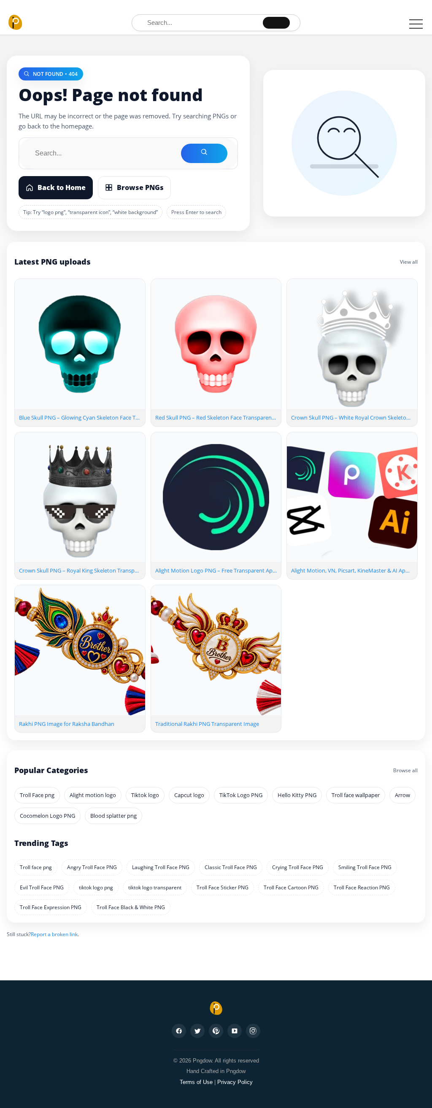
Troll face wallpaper (356, 795)
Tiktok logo (145, 795)
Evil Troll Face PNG (42, 887)
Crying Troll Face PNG (297, 867)
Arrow (402, 795)
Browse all (405, 770)
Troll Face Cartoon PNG (291, 887)
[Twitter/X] (197, 1031)
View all (409, 261)
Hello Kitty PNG (297, 795)
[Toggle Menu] (416, 24)
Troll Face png (37, 795)
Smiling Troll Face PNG (365, 867)
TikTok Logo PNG (240, 795)
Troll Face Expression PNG (50, 907)
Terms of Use (196, 1082)
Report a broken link (54, 934)
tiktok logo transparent (154, 887)
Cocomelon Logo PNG (47, 815)
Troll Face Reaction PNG (362, 887)
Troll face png (36, 867)
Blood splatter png (113, 815)
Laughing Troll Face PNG (160, 867)
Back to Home (62, 187)
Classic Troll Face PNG (231, 867)
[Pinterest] (216, 1031)
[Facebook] (179, 1031)
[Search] (276, 23)
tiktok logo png (96, 887)
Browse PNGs (140, 187)
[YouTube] (234, 1031)
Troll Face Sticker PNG (222, 887)
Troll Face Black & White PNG (131, 907)
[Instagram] (253, 1031)
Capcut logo (189, 795)
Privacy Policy (235, 1082)
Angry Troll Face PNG (92, 867)
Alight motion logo (93, 795)
